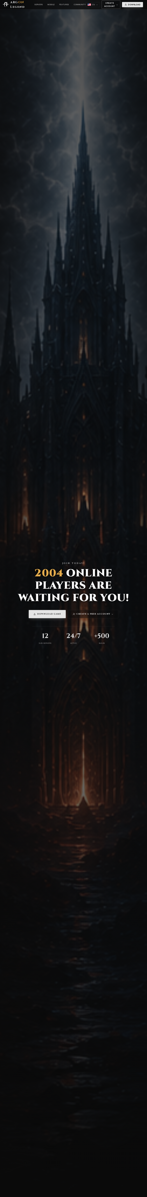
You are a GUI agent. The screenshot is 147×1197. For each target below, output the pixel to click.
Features (64, 4)
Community (80, 4)
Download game (49, 614)
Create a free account (93, 614)
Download (134, 4)
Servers (38, 4)
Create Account (109, 4)
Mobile (51, 4)
